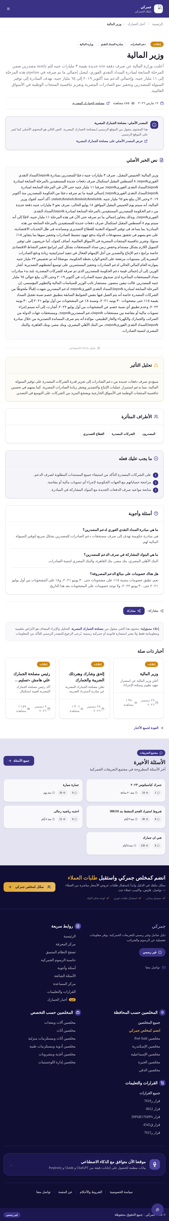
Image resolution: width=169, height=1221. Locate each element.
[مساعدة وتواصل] (157, 1209)
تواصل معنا (152, 967)
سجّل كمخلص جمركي (29, 887)
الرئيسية (157, 24)
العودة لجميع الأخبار (146, 728)
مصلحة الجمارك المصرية (88, 103)
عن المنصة (65, 1192)
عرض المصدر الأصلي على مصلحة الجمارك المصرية (109, 141)
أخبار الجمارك (136, 24)
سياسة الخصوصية (121, 1192)
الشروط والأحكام (91, 1192)
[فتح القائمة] (8, 9)
